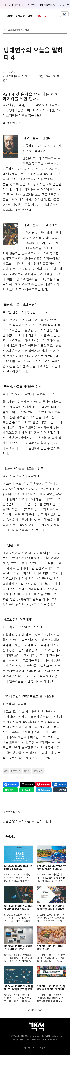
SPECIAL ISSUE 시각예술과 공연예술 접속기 (18, 948)
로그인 (35, 821)
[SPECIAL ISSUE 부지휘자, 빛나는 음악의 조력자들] (18, 894)
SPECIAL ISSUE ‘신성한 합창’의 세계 (50, 948)
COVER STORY (14, 5)
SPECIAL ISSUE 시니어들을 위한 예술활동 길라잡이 (51, 907)
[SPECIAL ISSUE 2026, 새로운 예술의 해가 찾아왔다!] (51, 975)
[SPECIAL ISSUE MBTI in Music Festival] (18, 854)
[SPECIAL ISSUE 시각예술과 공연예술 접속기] (18, 935)
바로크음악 (15, 770)
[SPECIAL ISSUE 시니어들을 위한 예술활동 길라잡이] (51, 894)
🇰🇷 (64, 14)
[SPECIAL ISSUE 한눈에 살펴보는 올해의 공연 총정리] (18, 975)
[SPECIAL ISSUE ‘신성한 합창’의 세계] (51, 935)
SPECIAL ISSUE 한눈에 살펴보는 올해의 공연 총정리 (18, 988)
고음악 (26, 770)
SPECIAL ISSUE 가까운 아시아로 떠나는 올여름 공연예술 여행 (51, 867)
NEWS (32, 5)
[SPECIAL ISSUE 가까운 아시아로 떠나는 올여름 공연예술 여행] (51, 854)
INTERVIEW (47, 5)
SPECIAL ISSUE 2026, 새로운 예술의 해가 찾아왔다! (51, 988)
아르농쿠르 (37, 770)
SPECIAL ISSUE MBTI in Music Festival (18, 867)
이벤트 (31, 16)
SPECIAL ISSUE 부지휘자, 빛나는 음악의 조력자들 (18, 907)
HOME (9, 16)
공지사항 (20, 16)
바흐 (6, 770)
